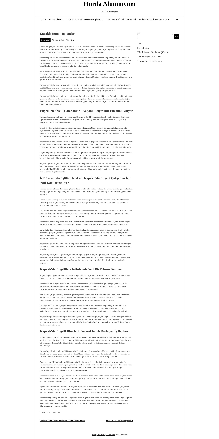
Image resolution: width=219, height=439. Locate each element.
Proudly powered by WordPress (103, 435)
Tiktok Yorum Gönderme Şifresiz (85, 19)
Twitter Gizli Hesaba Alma (154, 19)
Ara (138, 33)
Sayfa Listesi (56, 19)
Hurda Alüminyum (109, 3)
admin (72, 40)
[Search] (177, 20)
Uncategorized (45, 40)
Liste (43, 19)
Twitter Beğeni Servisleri (121, 19)
